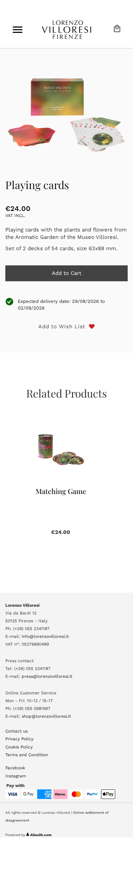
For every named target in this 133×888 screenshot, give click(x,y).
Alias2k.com (40, 835)
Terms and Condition (26, 754)
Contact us (16, 731)
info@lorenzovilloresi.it (45, 636)
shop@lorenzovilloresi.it (46, 716)
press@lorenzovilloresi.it (47, 676)
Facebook (15, 767)
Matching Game (60, 491)
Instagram (15, 776)
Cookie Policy (19, 747)
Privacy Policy (19, 738)
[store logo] (67, 29)
